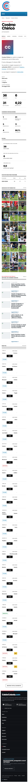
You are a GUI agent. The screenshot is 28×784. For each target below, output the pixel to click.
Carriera (14, 36)
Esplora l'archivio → (8, 768)
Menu (3, 13)
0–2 (10, 396)
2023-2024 (20, 72)
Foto (25, 36)
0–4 (10, 409)
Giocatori (8, 18)
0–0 (10, 382)
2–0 (10, 369)
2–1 (10, 530)
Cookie (19, 775)
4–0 (10, 623)
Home (3, 18)
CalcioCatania (11, 695)
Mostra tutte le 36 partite (14, 685)
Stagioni (20, 36)
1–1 (10, 422)
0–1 (10, 356)
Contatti (23, 775)
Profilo (3, 36)
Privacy (15, 775)
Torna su (5, 779)
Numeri (8, 36)
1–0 (10, 436)
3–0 (10, 610)
